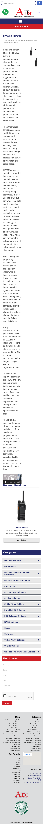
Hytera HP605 (21, 527)
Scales (7, 628)
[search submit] (39, 3)
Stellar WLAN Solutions (21, 640)
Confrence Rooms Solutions (17, 580)
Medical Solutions (12, 598)
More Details (21, 540)
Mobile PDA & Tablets (21, 604)
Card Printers (10, 566)
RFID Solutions (11, 622)
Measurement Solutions (15, 592)
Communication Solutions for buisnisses (21, 573)
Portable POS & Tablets (14, 610)
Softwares (8, 634)
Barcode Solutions (21, 560)
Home (5, 40)
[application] (12, 479)
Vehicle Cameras (11, 646)
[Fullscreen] (20, 482)
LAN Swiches (10, 586)
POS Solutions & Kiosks (21, 616)
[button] (20, 21)
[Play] (6, 482)
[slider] (11, 482)
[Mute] (18, 482)
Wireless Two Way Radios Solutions (21, 652)
